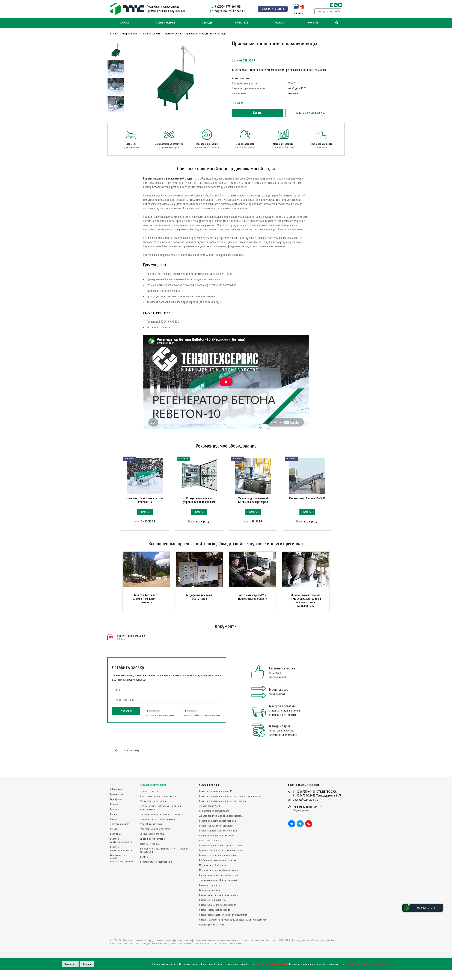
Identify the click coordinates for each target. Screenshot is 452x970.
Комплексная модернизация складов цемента (222, 801)
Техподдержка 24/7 (328, 11)
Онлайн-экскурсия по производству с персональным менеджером (233, 919)
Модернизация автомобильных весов (218, 870)
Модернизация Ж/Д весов (212, 865)
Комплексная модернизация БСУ (216, 791)
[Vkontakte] (336, 5)
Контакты (313, 22)
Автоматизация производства (155, 828)
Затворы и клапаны (150, 843)
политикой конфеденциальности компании (202, 715)
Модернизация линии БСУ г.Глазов (199, 596)
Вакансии (278, 22)
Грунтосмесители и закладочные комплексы (162, 814)
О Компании (116, 789)
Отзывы (114, 828)
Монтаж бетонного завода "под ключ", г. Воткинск (146, 598)
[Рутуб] (340, 5)
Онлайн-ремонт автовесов (212, 899)
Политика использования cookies (121, 848)
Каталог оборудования (153, 784)
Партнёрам (115, 833)
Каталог (124, 22)
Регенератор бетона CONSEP (307, 498)
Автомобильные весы (151, 823)
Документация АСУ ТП (210, 805)
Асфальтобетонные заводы (153, 801)
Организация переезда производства (218, 875)
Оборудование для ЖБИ (152, 833)
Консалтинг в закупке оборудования (217, 820)
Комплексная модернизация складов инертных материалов (229, 796)
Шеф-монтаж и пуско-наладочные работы (220, 845)
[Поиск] (337, 23)
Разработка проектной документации (218, 830)
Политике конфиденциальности (271, 964)
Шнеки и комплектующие (152, 838)
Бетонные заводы (149, 791)
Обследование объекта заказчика (216, 835)
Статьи (113, 814)
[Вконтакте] (291, 823)
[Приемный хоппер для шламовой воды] (175, 77)
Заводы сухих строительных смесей (158, 796)
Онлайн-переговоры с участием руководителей (223, 914)
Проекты (114, 809)
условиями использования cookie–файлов (368, 964)
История (114, 804)
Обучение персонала (209, 885)
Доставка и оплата (119, 823)
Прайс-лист (241, 22)
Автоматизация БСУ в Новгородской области (252, 596)
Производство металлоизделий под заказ (220, 850)
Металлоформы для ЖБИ (211, 924)
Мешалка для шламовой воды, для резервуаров (253, 500)
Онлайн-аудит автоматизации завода (218, 894)
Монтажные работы (209, 840)
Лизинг (113, 819)
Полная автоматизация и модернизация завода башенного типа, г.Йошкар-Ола (306, 600)
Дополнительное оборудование (156, 861)
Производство (117, 794)
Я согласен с (202, 713)
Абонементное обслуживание (214, 810)
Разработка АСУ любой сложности (216, 825)
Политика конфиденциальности (121, 840)
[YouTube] (308, 823)
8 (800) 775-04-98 (228, 7)
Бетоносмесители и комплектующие (158, 819)
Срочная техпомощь (209, 890)
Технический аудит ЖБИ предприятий (218, 880)
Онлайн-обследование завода (214, 909)
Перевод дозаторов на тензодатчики (218, 855)
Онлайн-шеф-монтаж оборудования (217, 904)
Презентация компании (131, 635)
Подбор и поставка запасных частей (217, 860)
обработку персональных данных (160, 715)
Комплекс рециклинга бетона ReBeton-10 (145, 500)
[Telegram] (331, 5)
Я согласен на (160, 713)
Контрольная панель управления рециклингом (199, 500)
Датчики (144, 856)
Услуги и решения (209, 784)
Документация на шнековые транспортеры (221, 815)
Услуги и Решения (165, 22)
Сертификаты (116, 799)
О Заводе (207, 22)
